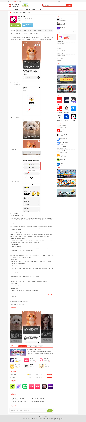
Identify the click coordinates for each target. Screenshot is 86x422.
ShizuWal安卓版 (63, 134)
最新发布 (45, 416)
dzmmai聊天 (46, 358)
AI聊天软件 (30, 346)
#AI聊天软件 (24, 33)
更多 (52, 349)
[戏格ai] (12, 360)
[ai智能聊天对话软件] (18, 352)
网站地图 (41, 416)
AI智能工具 (41, 346)
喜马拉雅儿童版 (61, 43)
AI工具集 (35, 346)
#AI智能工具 (35, 33)
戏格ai (16, 358)
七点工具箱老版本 (64, 129)
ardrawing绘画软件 (61, 50)
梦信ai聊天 (17, 364)
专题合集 (34, 9)
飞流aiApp (13, 377)
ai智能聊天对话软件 (22, 346)
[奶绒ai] (41, 366)
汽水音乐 (59, 48)
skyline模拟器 (60, 58)
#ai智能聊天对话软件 (17, 33)
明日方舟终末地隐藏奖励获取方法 (38, 401)
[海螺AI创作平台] (60, 36)
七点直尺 (62, 163)
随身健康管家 (60, 53)
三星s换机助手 (60, 41)
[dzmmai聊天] (41, 360)
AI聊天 (24, 12)
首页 (11, 9)
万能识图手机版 (63, 138)
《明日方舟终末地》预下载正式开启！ (17, 398)
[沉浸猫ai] (26, 366)
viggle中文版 (62, 159)
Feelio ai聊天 (13, 374)
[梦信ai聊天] (12, 366)
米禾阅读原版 (63, 125)
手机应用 (20, 12)
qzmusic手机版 (63, 146)
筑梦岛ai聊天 (63, 27)
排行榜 (39, 9)
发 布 (50, 410)
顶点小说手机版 (63, 155)
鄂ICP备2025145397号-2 (48, 419)
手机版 (59, 1)
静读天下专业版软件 (64, 142)
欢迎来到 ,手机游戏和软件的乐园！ (16, 1)
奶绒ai (45, 364)
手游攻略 (28, 9)
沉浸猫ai (31, 364)
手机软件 (22, 9)
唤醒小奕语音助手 (61, 55)
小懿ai (61, 18)
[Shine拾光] (26, 360)
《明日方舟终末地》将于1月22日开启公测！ (19, 401)
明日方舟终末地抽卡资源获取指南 (38, 398)
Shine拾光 (32, 358)
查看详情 (49, 374)
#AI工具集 (30, 33)
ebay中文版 (62, 150)
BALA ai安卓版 (63, 23)
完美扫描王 (60, 60)
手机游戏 (16, 9)
